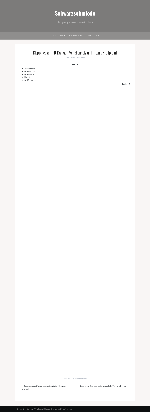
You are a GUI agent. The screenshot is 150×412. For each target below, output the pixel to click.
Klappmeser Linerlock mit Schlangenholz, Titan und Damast (102, 386)
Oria (52, 409)
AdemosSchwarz (81, 57)
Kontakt (97, 35)
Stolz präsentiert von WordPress (30, 409)
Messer (62, 35)
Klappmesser (82, 378)
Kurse (89, 35)
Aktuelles (53, 35)
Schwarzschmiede (75, 13)
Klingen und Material (76, 35)
